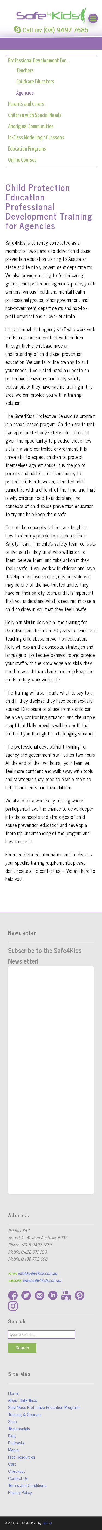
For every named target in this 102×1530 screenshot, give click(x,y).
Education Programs (27, 149)
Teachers (25, 70)
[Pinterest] (81, 1297)
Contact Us (18, 1477)
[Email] (41, 1297)
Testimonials (19, 1428)
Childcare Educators (35, 82)
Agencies (25, 93)
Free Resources (21, 1456)
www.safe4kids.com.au (42, 1279)
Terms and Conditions (27, 1485)
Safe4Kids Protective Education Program (43, 1407)
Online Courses (22, 160)
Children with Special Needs (34, 115)
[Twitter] (28, 1297)
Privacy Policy (20, 1492)
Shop (12, 1421)
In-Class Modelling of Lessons (36, 137)
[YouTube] (68, 1297)
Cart (12, 1463)
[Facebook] (14, 1297)
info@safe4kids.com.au (37, 1272)
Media (13, 1449)
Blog (12, 1435)
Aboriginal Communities (31, 126)
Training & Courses (24, 1414)
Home (13, 1392)
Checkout (16, 1470)
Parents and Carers (26, 104)
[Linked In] (54, 1297)
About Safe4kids (22, 1399)
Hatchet (47, 1523)
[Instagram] (14, 1308)
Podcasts (16, 1442)
